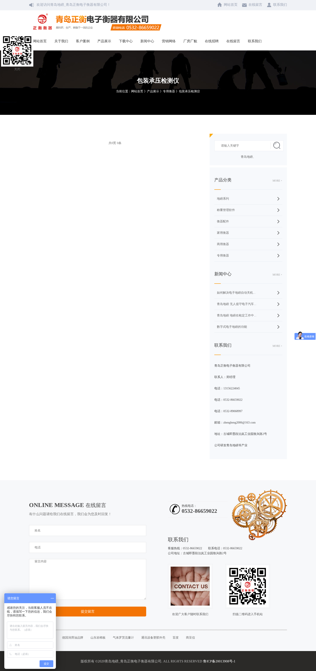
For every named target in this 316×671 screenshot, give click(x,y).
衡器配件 (223, 221)
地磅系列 (223, 198)
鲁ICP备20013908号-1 (219, 661)
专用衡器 (223, 255)
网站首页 (137, 91)
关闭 (17, 69)
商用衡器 (223, 244)
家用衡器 (223, 232)
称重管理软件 (226, 210)
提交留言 (88, 611)
